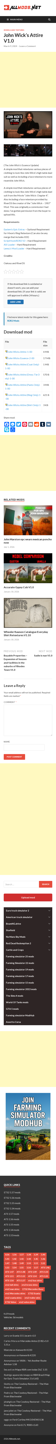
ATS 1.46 (45, 1267)
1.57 (36, 1267)
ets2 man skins (12, 1289)
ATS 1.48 (21, 1272)
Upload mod (28, 897)
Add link (15, 302)
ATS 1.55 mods (11, 1224)
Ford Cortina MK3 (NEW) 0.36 (28, 1419)
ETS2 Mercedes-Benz (33, 1289)
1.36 (14, 1254)
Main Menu (16, 19)
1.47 (7, 1263)
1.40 (43, 1254)
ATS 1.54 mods (11, 1229)
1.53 (7, 1267)
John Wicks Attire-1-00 (20, 351)
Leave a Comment (27, 46)
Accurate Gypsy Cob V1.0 (19, 587)
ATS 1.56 (9, 1280)
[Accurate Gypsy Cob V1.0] (28, 583)
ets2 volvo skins (26, 1302)
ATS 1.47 (9, 1272)
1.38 (29, 1254)
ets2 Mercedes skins (15, 1293)
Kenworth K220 (24, 1349)
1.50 (29, 1263)
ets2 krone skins (30, 1285)
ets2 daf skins (12, 1285)
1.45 (36, 1259)
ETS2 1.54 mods (12, 1208)
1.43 (22, 1259)
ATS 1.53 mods (11, 1235)
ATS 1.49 (32, 1272)
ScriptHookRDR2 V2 (14, 240)
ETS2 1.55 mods (12, 1203)
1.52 (43, 1263)
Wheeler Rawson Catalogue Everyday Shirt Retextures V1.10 (26, 633)
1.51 (36, 1263)
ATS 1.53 (21, 1276)
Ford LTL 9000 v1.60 (27, 1424)
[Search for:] (28, 884)
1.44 (29, 1259)
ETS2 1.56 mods (12, 1197)
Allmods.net (14, 1438)
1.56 (29, 1267)
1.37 (22, 1254)
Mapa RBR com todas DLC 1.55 (31, 1369)
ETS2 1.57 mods (12, 1192)
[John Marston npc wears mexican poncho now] (28, 535)
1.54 (14, 1267)
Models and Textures (14, 30)
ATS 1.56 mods (11, 1219)
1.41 (7, 1259)
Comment (10, 702)
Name (7, 742)
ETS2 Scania (34, 1293)
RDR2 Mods (13, 320)
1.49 (22, 1263)
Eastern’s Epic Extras (14, 229)
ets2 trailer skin (32, 1298)
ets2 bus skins (35, 1280)
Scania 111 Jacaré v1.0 (24, 1335)
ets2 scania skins (13, 1298)
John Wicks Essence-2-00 (21, 358)
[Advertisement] (28, 80)
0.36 (7, 1254)
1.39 (36, 1254)
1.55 (22, 1267)
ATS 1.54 (32, 1276)
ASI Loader (9, 244)
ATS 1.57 (21, 1280)
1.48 (14, 1263)
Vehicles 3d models (13, 1317)
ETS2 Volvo (10, 1302)
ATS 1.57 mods (11, 1213)
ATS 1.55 (44, 1276)
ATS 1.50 (44, 1272)
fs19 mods (9, 1313)
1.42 (14, 1259)
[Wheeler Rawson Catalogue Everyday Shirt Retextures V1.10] (28, 628)
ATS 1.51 (9, 1276)
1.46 (43, 1259)
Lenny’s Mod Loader (14, 248)
